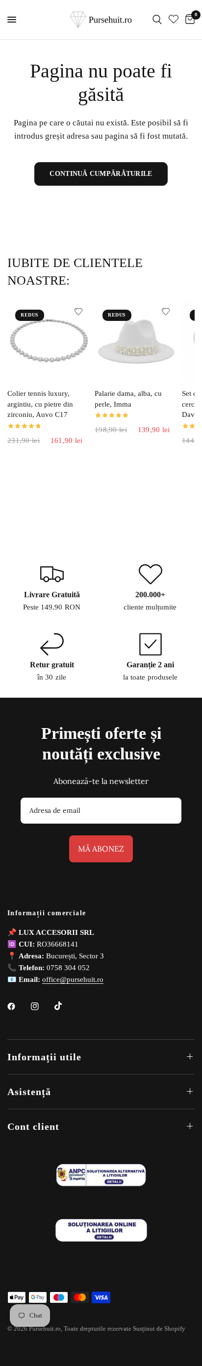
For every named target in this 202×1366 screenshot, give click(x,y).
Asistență (29, 1091)
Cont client (33, 1126)
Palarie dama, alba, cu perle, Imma (128, 399)
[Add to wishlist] (78, 311)
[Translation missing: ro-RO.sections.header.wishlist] (173, 19)
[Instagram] (41, 1006)
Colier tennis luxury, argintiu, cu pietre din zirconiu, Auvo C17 (40, 404)
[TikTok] (65, 1006)
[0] (188, 19)
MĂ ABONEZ (101, 849)
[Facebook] (18, 1006)
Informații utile (44, 1056)
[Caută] (157, 19)
